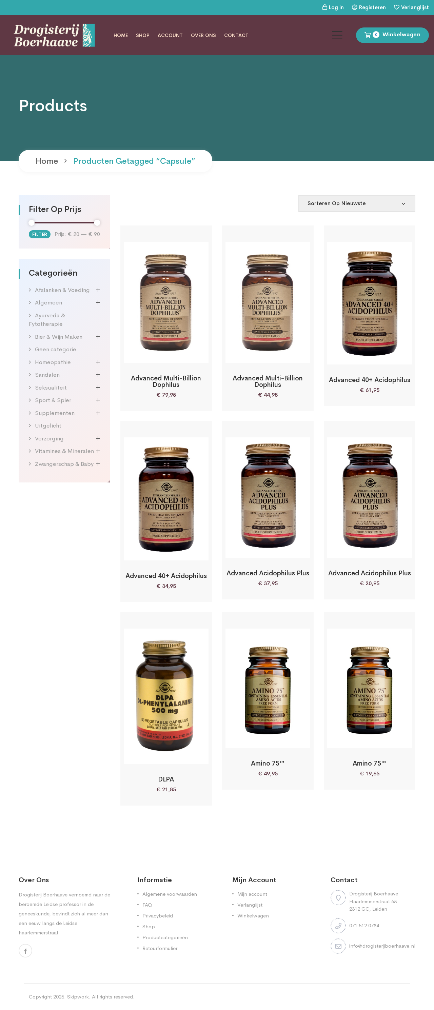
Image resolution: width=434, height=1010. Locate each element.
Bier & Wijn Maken (58, 336)
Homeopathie (53, 362)
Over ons (203, 35)
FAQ (147, 905)
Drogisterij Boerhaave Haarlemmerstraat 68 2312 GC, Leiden (373, 901)
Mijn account (252, 894)
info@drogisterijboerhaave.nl (382, 946)
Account (170, 35)
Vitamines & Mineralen (64, 451)
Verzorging (49, 438)
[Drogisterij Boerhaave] (54, 34)
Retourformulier (159, 948)
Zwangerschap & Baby (64, 464)
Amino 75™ (267, 763)
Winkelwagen (253, 915)
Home (121, 35)
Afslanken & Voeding (62, 290)
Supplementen (55, 413)
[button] (148, 355)
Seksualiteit (51, 387)
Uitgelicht (48, 425)
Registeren (372, 7)
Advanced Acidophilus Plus (267, 573)
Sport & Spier (53, 400)
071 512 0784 (364, 925)
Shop (143, 35)
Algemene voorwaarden (169, 894)
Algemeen (48, 302)
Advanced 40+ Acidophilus (369, 380)
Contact (236, 35)
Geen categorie (55, 349)
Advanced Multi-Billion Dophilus (166, 381)
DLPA (166, 779)
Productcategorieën (165, 937)
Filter (39, 234)
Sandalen (47, 374)
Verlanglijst (415, 7)
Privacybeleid (157, 915)
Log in (336, 7)
